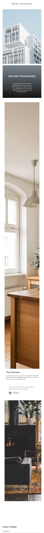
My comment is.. (6, 531)
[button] (40, 1)
